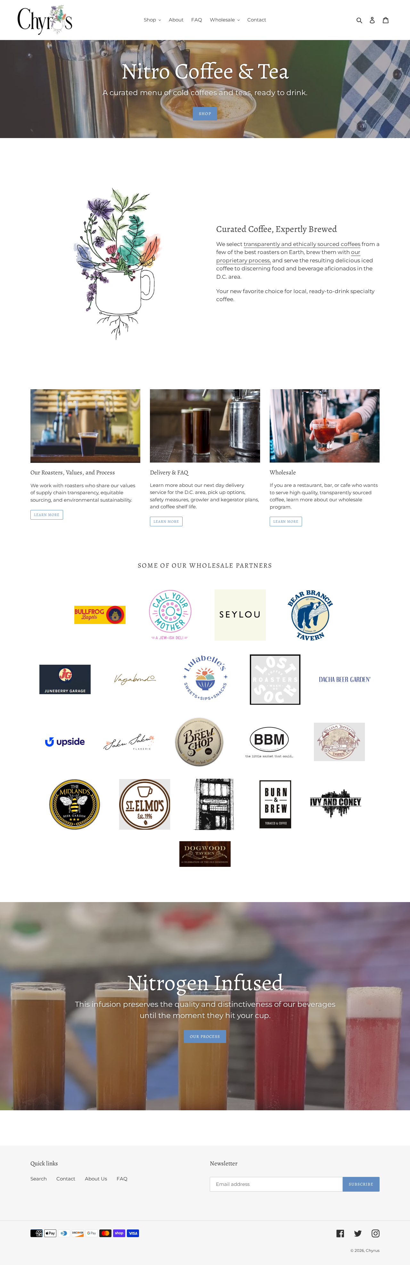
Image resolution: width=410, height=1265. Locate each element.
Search (38, 1179)
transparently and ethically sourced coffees (302, 244)
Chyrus (373, 1250)
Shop (205, 113)
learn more (286, 521)
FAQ (122, 1179)
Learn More (47, 514)
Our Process (205, 1036)
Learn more (166, 521)
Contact (65, 1179)
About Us (96, 1179)
